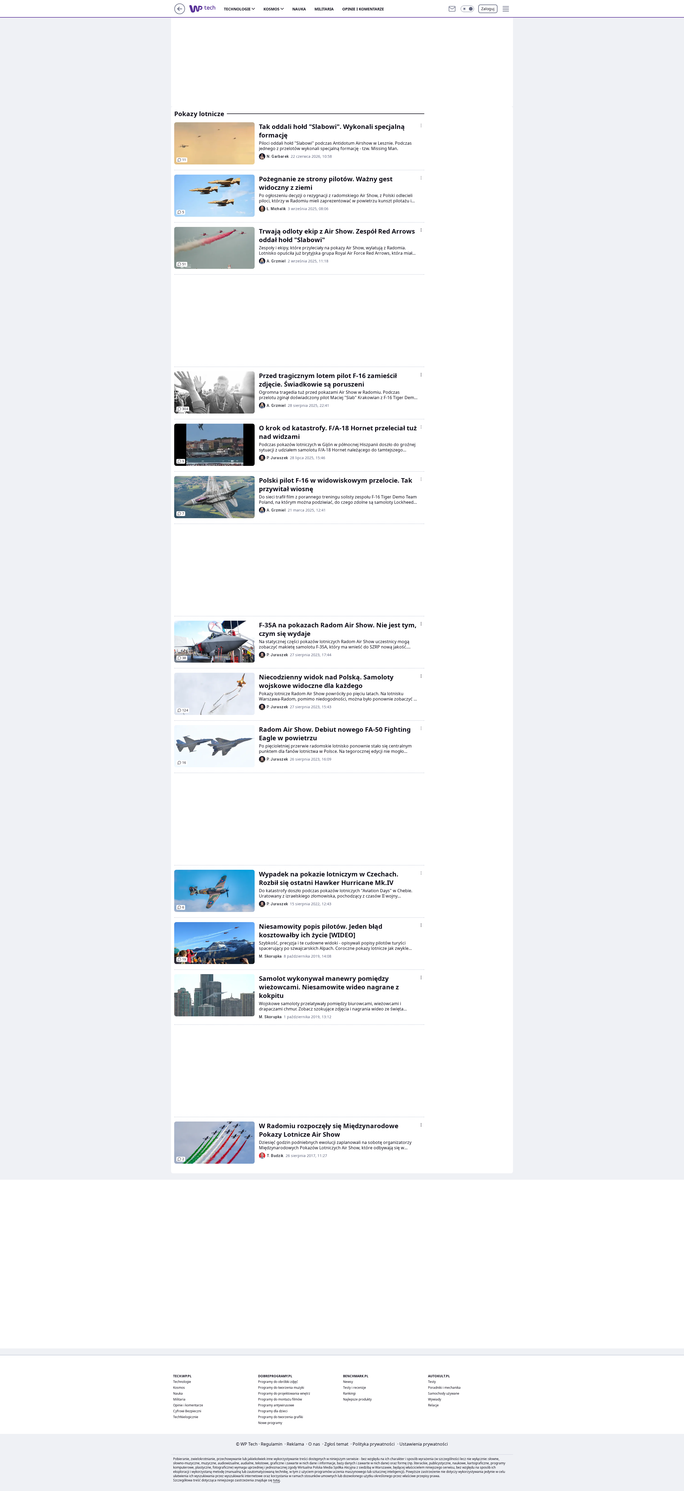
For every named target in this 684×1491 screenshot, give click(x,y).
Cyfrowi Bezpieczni (187, 1411)
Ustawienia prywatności (422, 1444)
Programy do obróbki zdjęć (278, 1381)
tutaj (276, 1480)
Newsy (348, 1381)
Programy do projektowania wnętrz (284, 1393)
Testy (432, 1381)
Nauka (299, 8)
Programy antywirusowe (276, 1405)
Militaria (324, 8)
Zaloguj (488, 8)
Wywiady (434, 1399)
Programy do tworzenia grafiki (280, 1417)
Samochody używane (443, 1393)
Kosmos (271, 8)
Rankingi (349, 1393)
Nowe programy (270, 1423)
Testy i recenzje (354, 1387)
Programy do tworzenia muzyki (281, 1387)
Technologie (237, 8)
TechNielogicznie (185, 1417)
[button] (467, 9)
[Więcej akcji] (421, 125)
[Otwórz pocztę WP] (452, 9)
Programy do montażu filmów (280, 1399)
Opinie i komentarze (363, 8)
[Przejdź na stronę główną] (179, 12)
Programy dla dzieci (272, 1411)
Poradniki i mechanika (444, 1387)
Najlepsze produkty (357, 1399)
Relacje (433, 1405)
